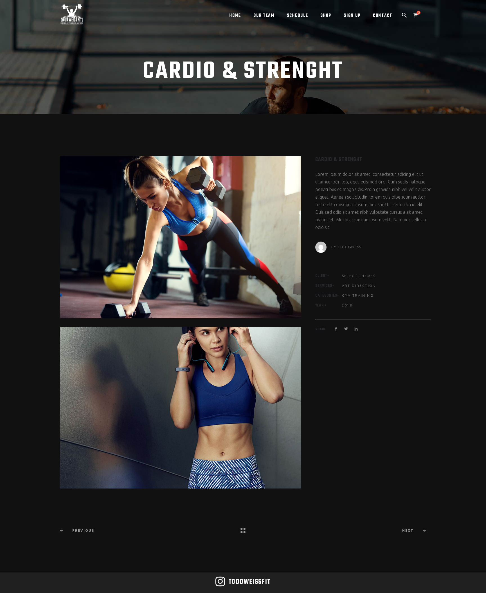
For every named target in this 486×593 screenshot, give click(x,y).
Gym (346, 295)
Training (363, 295)
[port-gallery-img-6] (180, 237)
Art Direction (359, 285)
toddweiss (349, 247)
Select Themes (359, 276)
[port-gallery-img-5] (180, 408)
